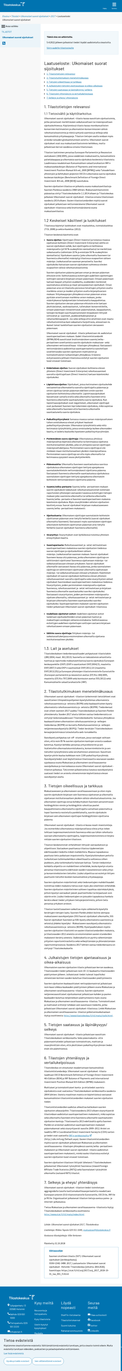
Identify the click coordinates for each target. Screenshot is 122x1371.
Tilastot (15, 16)
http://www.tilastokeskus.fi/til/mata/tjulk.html (88, 1015)
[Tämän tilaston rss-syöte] (3, 44)
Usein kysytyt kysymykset (41, 1326)
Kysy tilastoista (42, 1319)
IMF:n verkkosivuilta (79, 1135)
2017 (53, 16)
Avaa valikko (12, 26)
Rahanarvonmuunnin (72, 1330)
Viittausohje (55, 1250)
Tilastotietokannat (70, 1320)
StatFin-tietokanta (70, 1315)
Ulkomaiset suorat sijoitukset (35, 16)
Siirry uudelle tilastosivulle (60, 47)
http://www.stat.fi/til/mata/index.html (64, 1214)
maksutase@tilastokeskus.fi (96, 1229)
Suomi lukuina (68, 1325)
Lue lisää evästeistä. (14, 1353)
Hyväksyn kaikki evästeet (17, 1361)
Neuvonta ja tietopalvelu (40, 1312)
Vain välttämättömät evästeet (48, 1361)
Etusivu (5, 16)
